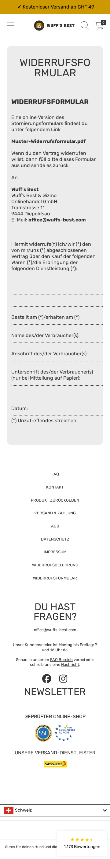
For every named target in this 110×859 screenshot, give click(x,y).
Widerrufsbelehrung (55, 565)
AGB (55, 526)
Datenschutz (55, 539)
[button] (10, 25)
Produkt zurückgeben (55, 500)
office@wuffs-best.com (57, 220)
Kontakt (55, 487)
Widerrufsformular (55, 578)
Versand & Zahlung (55, 513)
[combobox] (55, 810)
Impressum (55, 552)
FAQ (55, 474)
